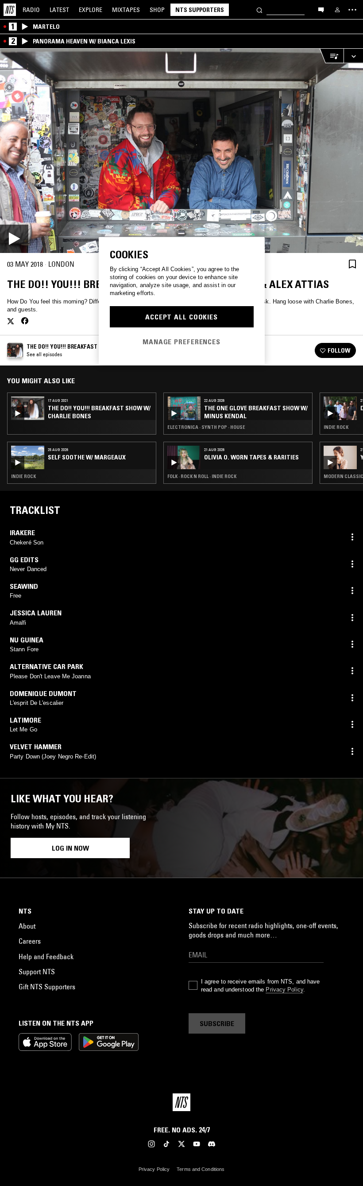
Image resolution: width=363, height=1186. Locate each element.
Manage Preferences (181, 341)
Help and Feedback (46, 956)
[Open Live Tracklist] (332, 56)
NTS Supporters (199, 10)
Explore (90, 10)
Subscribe (217, 1023)
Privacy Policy (284, 989)
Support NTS (37, 971)
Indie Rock (23, 476)
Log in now (70, 848)
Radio (31, 10)
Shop (157, 10)
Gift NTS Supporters (47, 986)
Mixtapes (126, 10)
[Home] (10, 10)
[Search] (259, 9)
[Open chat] (321, 9)
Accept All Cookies (181, 316)
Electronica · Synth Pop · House (206, 427)
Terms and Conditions (200, 1169)
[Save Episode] (352, 264)
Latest (59, 10)
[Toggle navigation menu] (352, 10)
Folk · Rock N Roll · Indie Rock (201, 476)
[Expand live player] (353, 56)
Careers (30, 941)
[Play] (181, 151)
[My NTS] (337, 10)
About (27, 926)
